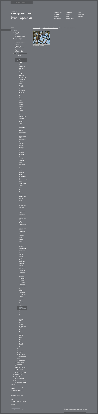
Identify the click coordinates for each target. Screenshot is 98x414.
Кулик (20, 187)
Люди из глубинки (19, 362)
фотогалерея (14, 30)
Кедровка (21, 172)
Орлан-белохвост (21, 234)
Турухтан (21, 315)
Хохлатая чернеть (21, 323)
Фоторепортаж (18, 374)
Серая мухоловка (21, 275)
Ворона (20, 102)
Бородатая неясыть (21, 93)
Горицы (57, 14)
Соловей (21, 303)
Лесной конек (22, 192)
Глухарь (21, 110)
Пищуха (21, 239)
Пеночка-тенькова (21, 245)
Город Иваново (18, 33)
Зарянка (21, 158)
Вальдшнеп (21, 96)
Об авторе (13, 384)
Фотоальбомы (14, 393)
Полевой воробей (21, 253)
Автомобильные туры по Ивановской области (20, 381)
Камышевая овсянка (22, 165)
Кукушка (21, 190)
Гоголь (20, 112)
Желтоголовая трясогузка (22, 155)
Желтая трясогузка (21, 151)
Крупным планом (21, 360)
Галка (20, 108)
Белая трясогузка (21, 63)
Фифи (20, 317)
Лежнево (81, 16)
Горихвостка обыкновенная (22, 115)
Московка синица (21, 208)
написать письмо (22, 2)
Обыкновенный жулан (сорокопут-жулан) (22, 220)
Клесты (20, 174)
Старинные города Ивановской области (20, 35)
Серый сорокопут (21, 289)
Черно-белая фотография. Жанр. (19, 47)
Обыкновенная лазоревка (22, 225)
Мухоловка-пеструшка (22, 215)
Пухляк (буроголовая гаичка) (22, 267)
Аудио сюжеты (14, 399)
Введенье (57, 16)
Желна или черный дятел (22, 148)
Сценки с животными (20, 56)
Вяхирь (20, 106)
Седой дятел (22, 272)
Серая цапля (22, 284)
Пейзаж (17, 44)
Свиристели (22, 270)
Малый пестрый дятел (22, 204)
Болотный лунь (22, 79)
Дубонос (21, 145)
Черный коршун (21, 334)
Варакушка (21, 98)
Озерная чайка (22, 231)
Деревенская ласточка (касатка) (22, 129)
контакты (13, 404)
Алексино (81, 14)
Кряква (20, 185)
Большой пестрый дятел (22, 89)
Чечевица (21, 329)
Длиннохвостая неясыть (22, 133)
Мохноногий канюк (22, 211)
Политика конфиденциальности (18, 401)
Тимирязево (58, 18)
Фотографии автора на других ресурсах (18, 387)
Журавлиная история (20, 351)
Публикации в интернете (16, 390)
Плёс (80, 12)
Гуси (20, 125)
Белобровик (22, 66)
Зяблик (20, 162)
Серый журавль (22, 286)
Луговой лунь (22, 194)
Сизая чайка (22, 292)
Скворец (21, 296)
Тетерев (21, 313)
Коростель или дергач (22, 177)
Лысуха (21, 198)
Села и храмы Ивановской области (20, 39)
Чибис (20, 337)
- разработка (23, 409)
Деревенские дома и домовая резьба (20, 50)
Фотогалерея (36, 28)
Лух (68, 16)
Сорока (20, 305)
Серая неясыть (22, 278)
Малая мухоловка (21, 201)
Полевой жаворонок (21, 257)
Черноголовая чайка (22, 327)
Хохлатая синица (21, 320)
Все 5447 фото (58, 12)
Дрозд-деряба (22, 139)
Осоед (20, 237)
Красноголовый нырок (22, 180)
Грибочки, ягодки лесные (21, 357)
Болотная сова (22, 77)
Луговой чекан (22, 196)
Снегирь (21, 298)
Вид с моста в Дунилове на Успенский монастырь (20, 366)
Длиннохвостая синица (22, 136)
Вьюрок (21, 104)
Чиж (20, 339)
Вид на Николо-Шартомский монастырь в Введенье (20, 371)
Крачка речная (22, 183)
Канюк (20, 170)
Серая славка (22, 282)
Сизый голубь (22, 294)
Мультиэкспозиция (19, 378)
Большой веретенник (21, 86)
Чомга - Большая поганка (21, 343)
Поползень (21, 263)
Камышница (22, 168)
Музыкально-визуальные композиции (17, 396)
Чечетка (21, 332)
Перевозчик (22, 250)
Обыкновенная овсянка (22, 228)
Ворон (20, 100)
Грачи (20, 123)
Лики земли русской (20, 42)
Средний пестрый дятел (22, 308)
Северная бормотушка (22, 260)
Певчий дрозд (22, 248)
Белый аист (21, 75)
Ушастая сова (22, 310)
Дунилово (69, 12)
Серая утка (21, 280)
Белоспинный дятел (22, 72)
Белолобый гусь (21, 69)
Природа (17, 53)
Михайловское (70, 18)
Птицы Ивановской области (21, 59)
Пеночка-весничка (21, 242)
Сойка (20, 301)
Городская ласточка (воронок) (21, 120)
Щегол (20, 346)
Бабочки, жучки (21, 354)
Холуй (68, 14)
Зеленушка (21, 160)
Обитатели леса (20, 349)
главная (12, 27)
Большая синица (21, 82)
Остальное (17, 376)
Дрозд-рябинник (21, 142)
